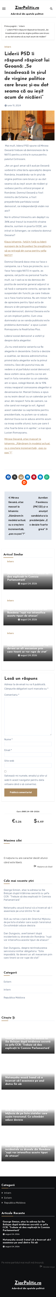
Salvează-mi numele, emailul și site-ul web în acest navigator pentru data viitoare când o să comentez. (25, 780)
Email (8, 750)
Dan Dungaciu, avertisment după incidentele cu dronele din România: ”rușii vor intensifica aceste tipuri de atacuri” (28, 936)
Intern (7, 47)
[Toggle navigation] (3, 8)
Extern (7, 981)
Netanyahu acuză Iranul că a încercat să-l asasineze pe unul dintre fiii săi (24, 1080)
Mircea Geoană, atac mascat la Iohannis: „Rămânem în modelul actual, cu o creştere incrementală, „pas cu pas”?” (17, 515)
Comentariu (11, 694)
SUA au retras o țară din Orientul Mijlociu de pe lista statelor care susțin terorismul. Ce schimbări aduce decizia (28, 922)
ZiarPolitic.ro (27, 8)
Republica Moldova (14, 997)
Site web (9, 760)
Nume (8, 739)
